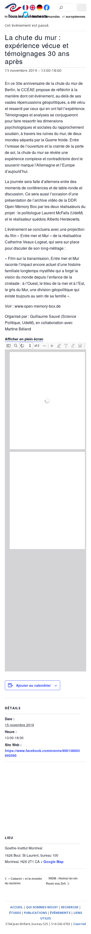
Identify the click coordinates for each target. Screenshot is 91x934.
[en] (32, 7)
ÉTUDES (15, 913)
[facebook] (47, 7)
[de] (39, 7)
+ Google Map (52, 861)
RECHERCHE (69, 907)
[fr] (25, 7)
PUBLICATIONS (35, 913)
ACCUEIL (16, 907)
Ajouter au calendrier (33, 685)
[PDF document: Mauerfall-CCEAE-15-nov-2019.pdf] (45, 506)
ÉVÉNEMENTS (60, 913)
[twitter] (25, 14)
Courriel (79, 924)
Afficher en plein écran (24, 339)
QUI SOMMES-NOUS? (42, 907)
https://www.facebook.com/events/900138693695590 (42, 753)
